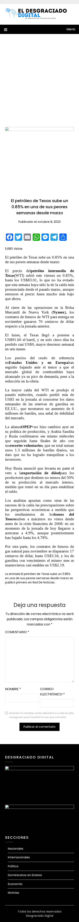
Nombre (13, 689)
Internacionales (19, 857)
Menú (70, 29)
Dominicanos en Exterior (25, 875)
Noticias (13, 893)
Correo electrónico (52, 692)
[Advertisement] (39, 75)
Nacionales (15, 849)
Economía (15, 884)
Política (13, 866)
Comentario (17, 632)
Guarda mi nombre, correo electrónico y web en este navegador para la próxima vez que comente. (41, 715)
